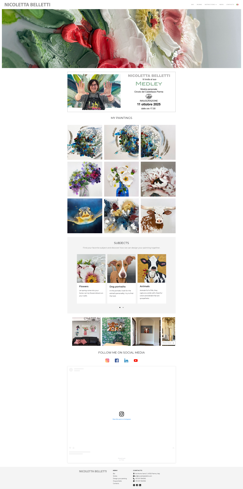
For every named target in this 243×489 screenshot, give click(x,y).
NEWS (222, 4)
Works (199, 4)
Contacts (116, 483)
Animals (132, 286)
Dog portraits (105, 286)
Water (161, 286)
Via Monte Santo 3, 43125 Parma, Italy (147, 473)
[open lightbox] (82, 331)
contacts (230, 4)
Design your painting (120, 478)
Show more (167, 343)
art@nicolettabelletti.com (143, 476)
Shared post (121, 458)
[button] (211, 4)
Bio (192, 4)
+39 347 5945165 (140, 478)
